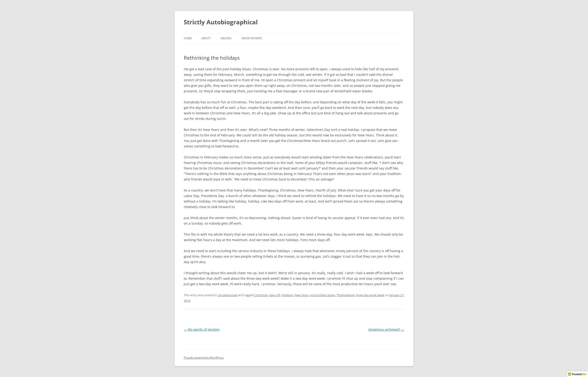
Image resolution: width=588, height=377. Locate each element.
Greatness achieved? (386, 329)
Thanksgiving (345, 295)
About (206, 38)
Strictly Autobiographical (221, 22)
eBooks (226, 38)
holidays (287, 295)
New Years (301, 295)
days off (274, 295)
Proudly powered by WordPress (204, 358)
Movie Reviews (252, 38)
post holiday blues (322, 295)
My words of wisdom (202, 329)
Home (188, 38)
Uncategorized (227, 295)
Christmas (261, 295)
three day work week (370, 295)
